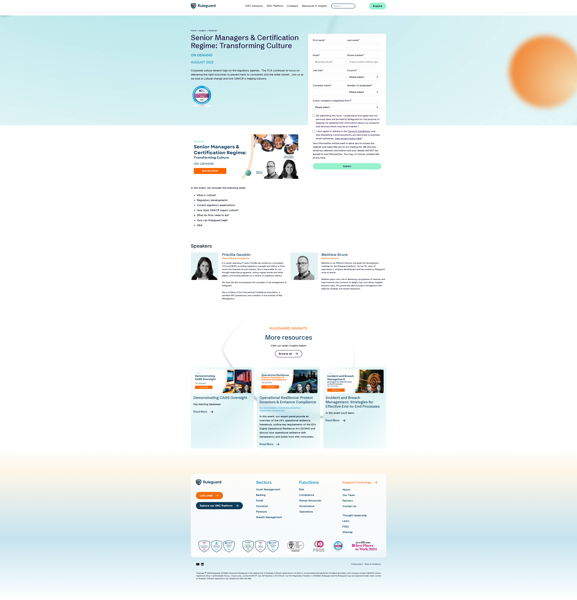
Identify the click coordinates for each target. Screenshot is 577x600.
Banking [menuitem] (261, 495)
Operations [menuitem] (306, 511)
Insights (202, 30)
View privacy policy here (348, 138)
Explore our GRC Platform (216, 505)
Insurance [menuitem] (262, 506)
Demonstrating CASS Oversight (220, 397)
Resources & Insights (314, 6)
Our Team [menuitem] (348, 495)
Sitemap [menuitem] (347, 532)
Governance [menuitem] (306, 506)
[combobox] (343, 6)
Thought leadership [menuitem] (354, 515)
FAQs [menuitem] (345, 526)
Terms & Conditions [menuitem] (372, 564)
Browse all (285, 353)
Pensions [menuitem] (261, 511)
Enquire (377, 6)
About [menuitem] (346, 489)
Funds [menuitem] (259, 500)
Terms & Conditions (359, 131)
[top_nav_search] (352, 6)
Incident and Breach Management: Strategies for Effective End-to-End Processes (353, 402)
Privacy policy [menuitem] (357, 564)
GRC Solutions (254, 6)
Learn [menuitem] (345, 521)
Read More (200, 412)
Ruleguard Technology (356, 482)
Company (292, 6)
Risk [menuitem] (301, 489)
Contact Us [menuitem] (349, 506)
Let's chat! (206, 495)
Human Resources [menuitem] (310, 500)
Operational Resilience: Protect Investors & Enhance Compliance (287, 399)
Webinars (213, 30)
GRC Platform (275, 6)
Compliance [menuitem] (306, 495)
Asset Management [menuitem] (268, 489)
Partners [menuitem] (347, 500)
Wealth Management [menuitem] (269, 517)
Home (193, 30)
